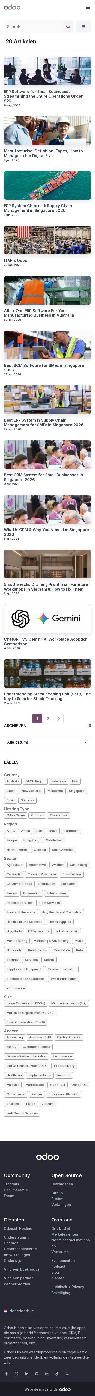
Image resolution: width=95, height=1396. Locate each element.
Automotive (37, 865)
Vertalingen (61, 1204)
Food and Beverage (21, 912)
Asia (39, 830)
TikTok (30, 1104)
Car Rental (14, 874)
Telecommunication (62, 969)
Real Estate (62, 950)
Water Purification (63, 978)
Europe (12, 840)
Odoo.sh (37, 815)
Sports (49, 959)
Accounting (15, 1037)
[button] (87, 7)
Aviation (58, 865)
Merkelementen (64, 1234)
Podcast (58, 1266)
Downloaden (62, 1184)
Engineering (31, 893)
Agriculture (15, 865)
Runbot (57, 1199)
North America (17, 849)
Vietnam (48, 1104)
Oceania (40, 849)
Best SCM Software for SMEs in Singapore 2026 (44, 367)
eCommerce (16, 988)
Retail (80, 950)
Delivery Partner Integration (27, 1056)
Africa (25, 830)
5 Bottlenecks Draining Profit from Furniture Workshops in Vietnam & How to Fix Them (46, 587)
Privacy (78, 1287)
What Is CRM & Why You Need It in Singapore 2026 (46, 532)
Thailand (13, 1104)
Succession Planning (63, 1094)
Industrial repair (67, 931)
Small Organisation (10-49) (26, 1022)
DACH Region (35, 781)
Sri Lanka (27, 800)
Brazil (53, 830)
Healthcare (14, 1075)
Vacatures (60, 1252)
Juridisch (59, 1287)
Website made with (41, 1389)
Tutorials (11, 1184)
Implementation (40, 1075)
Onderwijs (12, 1260)
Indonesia (59, 781)
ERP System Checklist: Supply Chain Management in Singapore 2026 (38, 208)
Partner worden (17, 1284)
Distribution (46, 884)
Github (57, 1193)
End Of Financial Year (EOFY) (27, 1066)
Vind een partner (18, 1278)
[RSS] (89, 725)
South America (62, 849)
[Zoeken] (68, 26)
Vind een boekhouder (22, 1269)
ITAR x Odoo (15, 260)
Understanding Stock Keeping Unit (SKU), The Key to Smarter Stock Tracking (47, 696)
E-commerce (62, 1056)
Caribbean (70, 830)
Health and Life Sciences (24, 922)
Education (68, 884)
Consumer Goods (19, 884)
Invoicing (63, 1075)
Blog (55, 1272)
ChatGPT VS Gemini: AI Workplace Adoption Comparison (46, 641)
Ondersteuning (16, 1237)
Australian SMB (40, 1037)
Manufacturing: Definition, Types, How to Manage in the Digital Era (43, 153)
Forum (9, 1196)
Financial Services (20, 903)
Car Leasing (78, 865)
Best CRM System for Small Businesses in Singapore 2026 (43, 477)
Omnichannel (16, 1094)
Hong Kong (31, 840)
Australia (13, 781)
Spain (11, 800)
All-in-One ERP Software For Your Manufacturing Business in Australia (39, 313)
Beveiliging (60, 1293)
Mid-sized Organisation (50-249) (31, 1013)
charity (11, 1047)
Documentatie (16, 1190)
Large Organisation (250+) (26, 1003)
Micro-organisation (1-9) (68, 1003)
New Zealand (31, 791)
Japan (11, 791)
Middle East (54, 840)
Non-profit (14, 950)
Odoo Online (16, 815)
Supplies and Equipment (24, 969)
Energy (12, 893)
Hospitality (14, 931)
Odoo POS (79, 1085)
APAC (11, 830)
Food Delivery (64, 1066)
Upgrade (11, 1243)
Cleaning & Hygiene (42, 874)
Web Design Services (22, 1113)
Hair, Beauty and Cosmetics (61, 912)
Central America (69, 1037)
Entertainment (57, 893)
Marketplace (35, 1085)
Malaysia (13, 1085)
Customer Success (36, 1047)
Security (13, 959)
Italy (75, 781)
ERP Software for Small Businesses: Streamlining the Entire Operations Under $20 (43, 96)
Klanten (58, 1278)
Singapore (76, 791)
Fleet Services (49, 903)
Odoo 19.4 (57, 1085)
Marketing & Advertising (51, 941)
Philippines (55, 791)
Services (31, 959)
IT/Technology (38, 931)
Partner (37, 1094)
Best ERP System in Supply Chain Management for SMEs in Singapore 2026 (44, 422)
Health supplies (60, 922)
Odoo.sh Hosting (18, 1228)
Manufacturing (17, 941)
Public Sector (38, 950)
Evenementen (63, 1260)
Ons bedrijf (60, 1228)
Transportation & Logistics (26, 978)
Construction (71, 874)
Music (79, 941)
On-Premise (59, 815)
